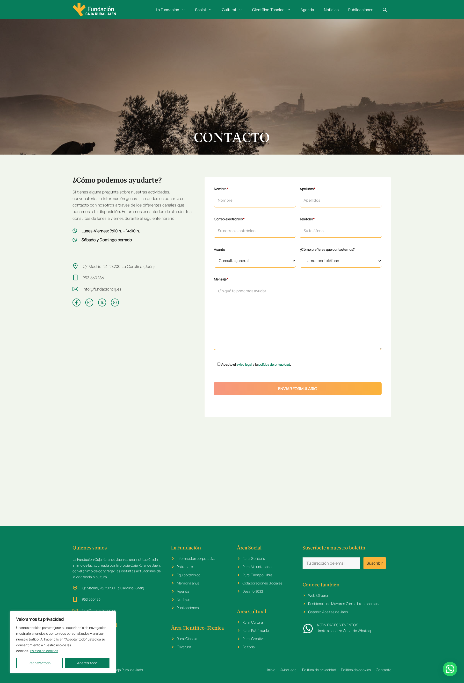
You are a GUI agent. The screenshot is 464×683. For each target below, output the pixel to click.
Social (200, 9)
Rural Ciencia (187, 638)
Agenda (307, 9)
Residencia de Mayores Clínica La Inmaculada (344, 603)
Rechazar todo (40, 663)
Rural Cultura (252, 622)
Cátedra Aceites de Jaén (328, 612)
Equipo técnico (189, 575)
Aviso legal (288, 670)
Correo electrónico (229, 219)
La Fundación (167, 9)
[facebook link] (76, 302)
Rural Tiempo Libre (257, 575)
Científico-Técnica (268, 9)
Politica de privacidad (319, 670)
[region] (63, 642)
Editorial (248, 647)
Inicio (271, 670)
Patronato (185, 566)
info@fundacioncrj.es (102, 289)
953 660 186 (93, 277)
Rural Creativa (253, 638)
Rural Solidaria (253, 558)
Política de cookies (44, 651)
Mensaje (221, 279)
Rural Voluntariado (257, 566)
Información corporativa (196, 558)
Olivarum (184, 647)
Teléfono (307, 219)
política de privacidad (274, 364)
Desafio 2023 (252, 591)
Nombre (221, 189)
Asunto (219, 249)
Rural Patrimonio (255, 630)
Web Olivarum (319, 595)
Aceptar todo (87, 663)
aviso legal (244, 364)
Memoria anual (188, 583)
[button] (385, 9)
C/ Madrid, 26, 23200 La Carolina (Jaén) (119, 266)
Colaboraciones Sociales (262, 583)
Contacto (384, 670)
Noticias (331, 9)
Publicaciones (360, 9)
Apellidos (307, 189)
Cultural (229, 9)
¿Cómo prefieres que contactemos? (327, 249)
